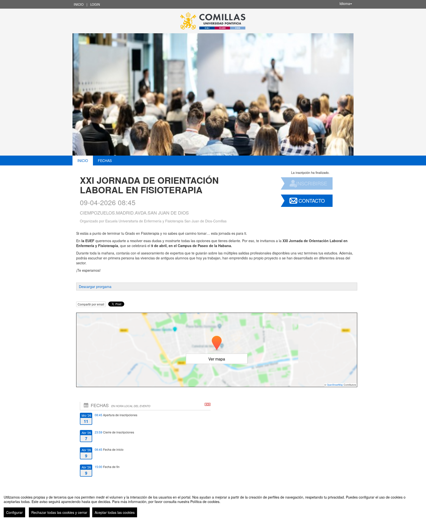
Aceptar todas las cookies (115, 512)
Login (95, 4)
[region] (213, 504)
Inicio (79, 4)
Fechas (105, 160)
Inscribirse (311, 183)
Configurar (14, 512)
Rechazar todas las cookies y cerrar (59, 512)
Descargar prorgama (95, 286)
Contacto (312, 200)
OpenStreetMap (335, 384)
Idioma (344, 3)
